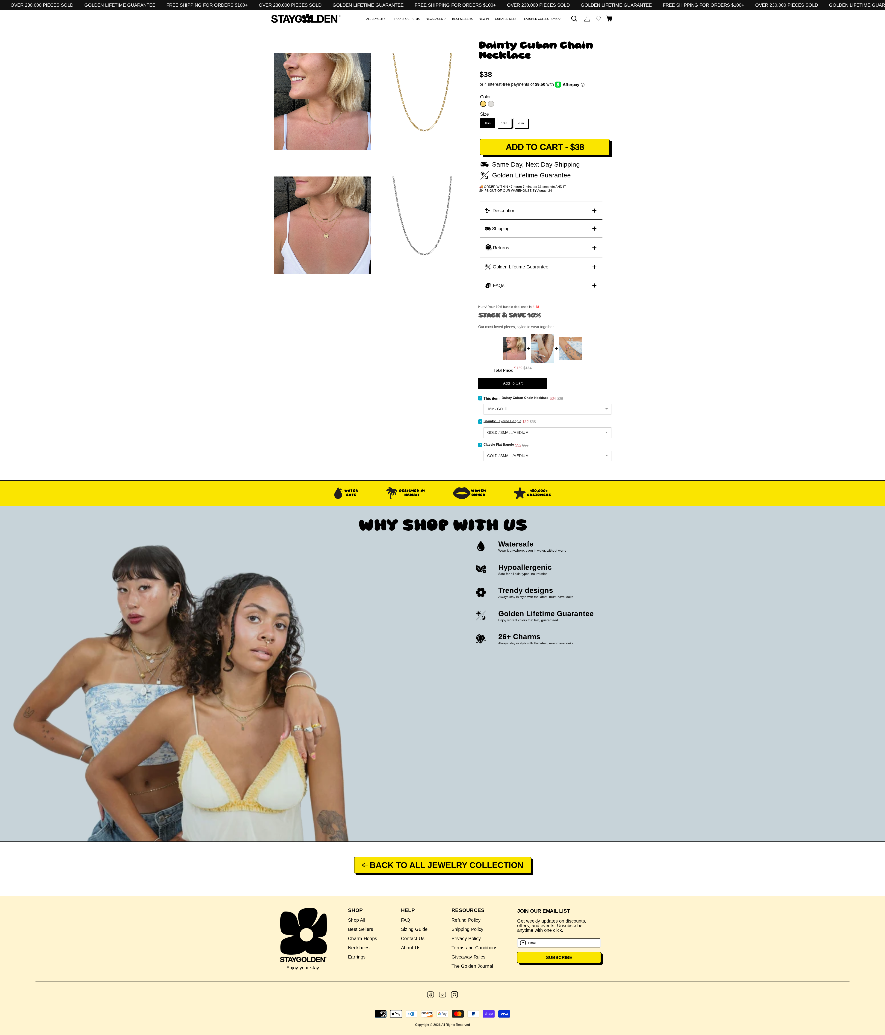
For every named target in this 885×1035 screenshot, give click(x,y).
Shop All (356, 920)
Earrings (357, 956)
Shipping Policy (467, 929)
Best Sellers (360, 929)
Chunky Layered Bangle (502, 421)
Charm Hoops (362, 938)
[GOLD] (483, 104)
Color (485, 96)
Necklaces (359, 947)
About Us (410, 947)
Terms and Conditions (474, 947)
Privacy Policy (466, 938)
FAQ (405, 920)
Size (484, 114)
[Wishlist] (598, 18)
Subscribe (559, 957)
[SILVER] (491, 104)
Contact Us (413, 938)
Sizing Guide (414, 929)
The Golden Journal (472, 966)
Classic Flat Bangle (499, 444)
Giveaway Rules (468, 956)
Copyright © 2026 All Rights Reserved (442, 1024)
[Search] (574, 18)
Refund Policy (466, 920)
